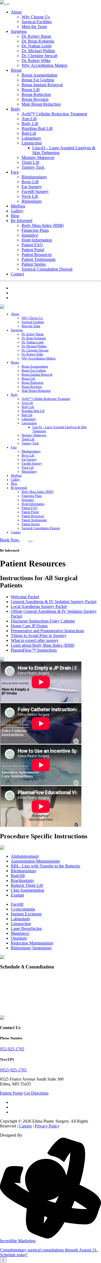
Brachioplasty (22, 880)
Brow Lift (30, 181)
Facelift (17, 904)
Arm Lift (29, 118)
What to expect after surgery (35, 640)
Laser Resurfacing (26, 928)
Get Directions (36, 1093)
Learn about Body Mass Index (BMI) (42, 645)
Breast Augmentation (39, 75)
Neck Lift (30, 196)
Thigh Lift (30, 162)
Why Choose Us (36, 17)
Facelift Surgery (35, 191)
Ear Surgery (32, 186)
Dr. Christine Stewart (39, 55)
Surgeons (19, 31)
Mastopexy (20, 933)
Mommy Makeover (38, 157)
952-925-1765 (12, 1049)
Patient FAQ (32, 245)
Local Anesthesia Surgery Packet (39, 606)
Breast (16, 70)
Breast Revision (35, 99)
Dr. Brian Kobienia (38, 41)
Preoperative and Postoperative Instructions (47, 630)
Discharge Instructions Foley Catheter (43, 621)
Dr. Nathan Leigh (36, 46)
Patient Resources (37, 254)
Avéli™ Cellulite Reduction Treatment (54, 114)
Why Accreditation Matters (44, 65)
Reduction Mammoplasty (32, 943)
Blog (15, 215)
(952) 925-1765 (13, 1070)
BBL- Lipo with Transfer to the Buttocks (45, 866)
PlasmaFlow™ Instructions (34, 650)
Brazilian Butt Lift (37, 128)
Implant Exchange (26, 914)
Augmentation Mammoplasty (35, 861)
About (16, 12)
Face (15, 172)
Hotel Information (37, 240)
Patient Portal (33, 249)
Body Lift (30, 123)
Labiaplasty (31, 138)
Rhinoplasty (32, 201)
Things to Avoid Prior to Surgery (39, 635)
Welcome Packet (25, 596)
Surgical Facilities (37, 21)
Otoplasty (19, 938)
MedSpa (18, 206)
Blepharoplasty (34, 177)
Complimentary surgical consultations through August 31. (49, 1250)
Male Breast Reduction (41, 104)
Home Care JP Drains (29, 626)
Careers (25, 1126)
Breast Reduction (36, 94)
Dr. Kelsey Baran (36, 36)
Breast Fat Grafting (38, 80)
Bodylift (18, 875)
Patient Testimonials (38, 259)
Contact (17, 274)
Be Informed (21, 220)
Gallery (17, 211)
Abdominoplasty (25, 856)
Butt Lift (29, 133)
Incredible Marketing (18, 1240)
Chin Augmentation (27, 890)
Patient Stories (34, 264)
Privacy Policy (47, 1126)
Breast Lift (31, 89)
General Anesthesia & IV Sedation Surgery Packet (53, 601)
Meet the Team (34, 26)
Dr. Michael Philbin (38, 51)
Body (15, 109)
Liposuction (32, 143)
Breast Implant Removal (42, 84)
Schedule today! (13, 1254)
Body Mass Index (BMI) (43, 225)
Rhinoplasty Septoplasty (31, 948)
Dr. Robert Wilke (36, 60)
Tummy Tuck (33, 167)
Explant (17, 895)
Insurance (30, 235)
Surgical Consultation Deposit (47, 269)
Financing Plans (35, 230)
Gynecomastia (23, 909)
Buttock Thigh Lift (27, 885)
